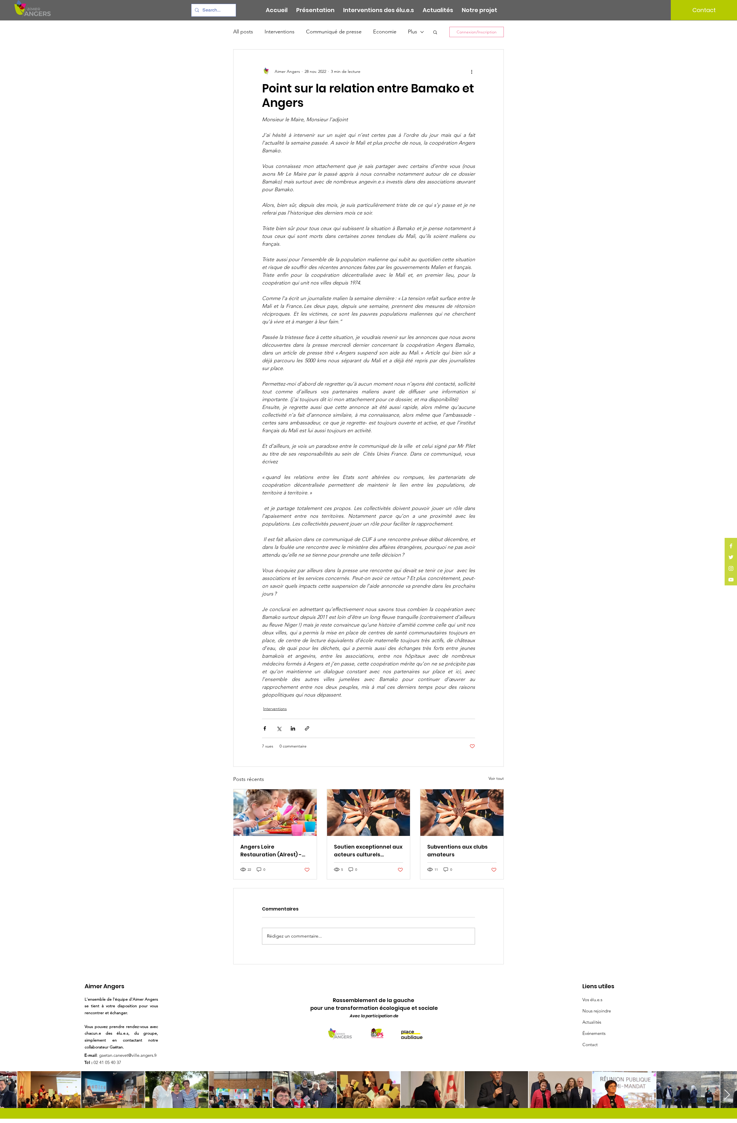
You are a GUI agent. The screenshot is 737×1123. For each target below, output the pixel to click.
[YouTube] (731, 579)
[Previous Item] (10, 1095)
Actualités (591, 1022)
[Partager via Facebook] (264, 728)
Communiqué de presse (334, 32)
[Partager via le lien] (307, 728)
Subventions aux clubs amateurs (457, 850)
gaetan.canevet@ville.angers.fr (128, 1055)
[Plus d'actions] (471, 71)
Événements (593, 1033)
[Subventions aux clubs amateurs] (462, 812)
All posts (243, 32)
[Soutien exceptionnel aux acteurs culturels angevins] (368, 812)
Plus (412, 32)
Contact (590, 1044)
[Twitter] (731, 557)
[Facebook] (731, 546)
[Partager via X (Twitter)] (279, 728)
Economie (384, 32)
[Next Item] (727, 1095)
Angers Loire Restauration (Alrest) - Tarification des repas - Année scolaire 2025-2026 (272, 850)
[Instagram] (731, 568)
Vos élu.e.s (592, 999)
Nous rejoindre (596, 1011)
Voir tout (496, 778)
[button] (435, 32)
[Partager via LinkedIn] (293, 728)
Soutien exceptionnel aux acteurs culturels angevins (368, 850)
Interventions (280, 32)
